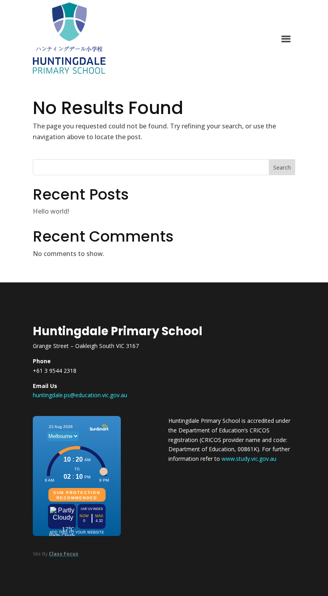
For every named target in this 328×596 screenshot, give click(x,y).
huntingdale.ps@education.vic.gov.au (80, 395)
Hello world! (51, 211)
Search (282, 167)
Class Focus (63, 553)
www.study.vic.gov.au (249, 458)
